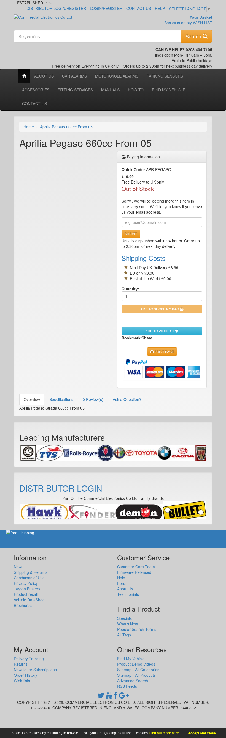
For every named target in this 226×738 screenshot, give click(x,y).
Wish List (202, 22)
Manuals (110, 89)
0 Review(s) (93, 399)
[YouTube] (109, 696)
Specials (124, 618)
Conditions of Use (29, 577)
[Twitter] (100, 696)
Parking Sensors (165, 76)
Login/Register (106, 8)
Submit (131, 233)
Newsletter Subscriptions (35, 669)
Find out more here (164, 733)
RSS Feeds (127, 686)
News (18, 566)
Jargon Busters (27, 588)
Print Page (164, 351)
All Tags (124, 635)
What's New (127, 623)
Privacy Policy (26, 583)
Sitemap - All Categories (138, 669)
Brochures (23, 605)
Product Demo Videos (136, 664)
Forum (123, 583)
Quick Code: (133, 169)
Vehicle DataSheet (30, 599)
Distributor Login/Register (56, 8)
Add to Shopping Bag (160, 309)
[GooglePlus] (124, 696)
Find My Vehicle (168, 89)
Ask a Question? (127, 399)
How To (136, 89)
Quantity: (130, 288)
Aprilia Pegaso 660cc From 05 (66, 126)
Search (194, 36)
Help (160, 8)
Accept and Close (202, 733)
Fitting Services (75, 89)
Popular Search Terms (136, 629)
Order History (25, 675)
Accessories (35, 89)
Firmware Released (134, 572)
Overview (32, 399)
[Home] (24, 76)
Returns (21, 664)
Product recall (26, 594)
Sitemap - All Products (136, 675)
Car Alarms (74, 76)
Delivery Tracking (29, 658)
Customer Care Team (136, 566)
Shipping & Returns (30, 572)
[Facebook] (115, 696)
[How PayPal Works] (162, 370)
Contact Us (138, 8)
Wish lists (22, 680)
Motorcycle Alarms (116, 76)
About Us (44, 76)
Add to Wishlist (160, 330)
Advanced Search (132, 680)
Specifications (61, 399)
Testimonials (128, 594)
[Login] (44, 513)
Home (28, 126)
